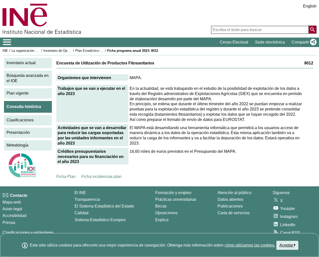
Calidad (81, 213)
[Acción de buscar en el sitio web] (313, 30)
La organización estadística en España (39, 50)
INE (5, 50)
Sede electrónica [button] (270, 42)
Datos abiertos (230, 199)
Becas (160, 206)
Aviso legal (12, 209)
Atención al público (234, 193)
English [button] (310, 6)
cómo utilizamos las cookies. (250, 245)
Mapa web (11, 202)
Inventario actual (21, 63)
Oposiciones (166, 213)
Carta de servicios (233, 213)
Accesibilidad (14, 215)
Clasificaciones (20, 120)
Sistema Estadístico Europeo (100, 220)
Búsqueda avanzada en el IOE (27, 78)
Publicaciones (230, 206)
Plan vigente (17, 93)
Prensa (8, 222)
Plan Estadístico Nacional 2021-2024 (102, 50)
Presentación (18, 132)
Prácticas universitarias (175, 199)
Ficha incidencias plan (101, 176)
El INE (80, 193)
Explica (161, 220)
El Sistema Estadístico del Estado (104, 206)
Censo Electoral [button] (234, 42)
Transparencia (87, 199)
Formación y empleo (173, 193)
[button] (303, 42)
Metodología (17, 145)
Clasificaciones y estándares (27, 232)
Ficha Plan (66, 176)
